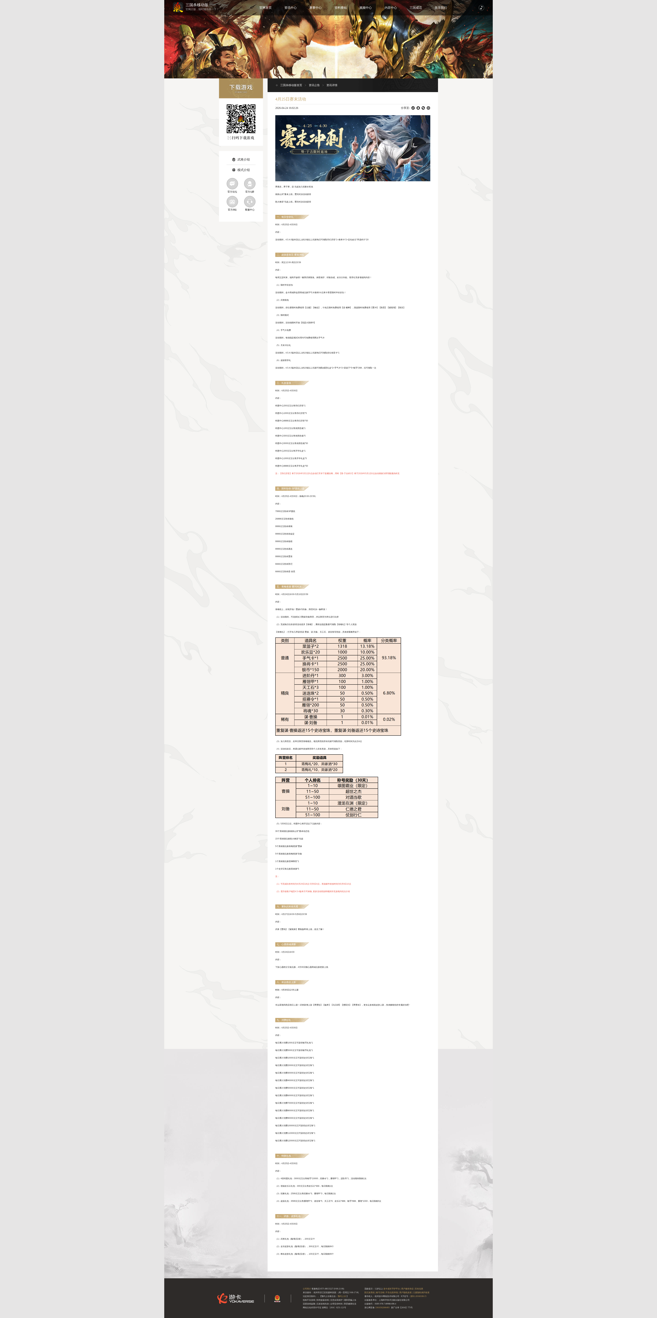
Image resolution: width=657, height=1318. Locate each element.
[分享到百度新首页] (413, 108)
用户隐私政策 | (406, 1292)
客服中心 (250, 209)
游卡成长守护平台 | (392, 1289)
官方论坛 (232, 192)
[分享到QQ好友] (418, 108)
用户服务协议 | (407, 1289)
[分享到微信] (423, 108)
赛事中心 (315, 7)
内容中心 (391, 7)
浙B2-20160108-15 (418, 1296)
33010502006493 (382, 1307)
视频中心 (365, 7)
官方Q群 (249, 192)
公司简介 (307, 1289)
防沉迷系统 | (370, 1292)
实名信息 (419, 1289)
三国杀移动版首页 (291, 85)
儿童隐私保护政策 (421, 1292)
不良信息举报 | (392, 1292)
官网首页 (265, 7)
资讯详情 (331, 85)
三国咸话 (416, 7)
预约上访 (342, 1296)
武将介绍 (243, 159)
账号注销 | (380, 1292)
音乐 (481, 7)
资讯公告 (314, 85)
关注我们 (441, 7)
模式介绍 (243, 170)
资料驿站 (340, 7)
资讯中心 (290, 7)
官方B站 (232, 209)
